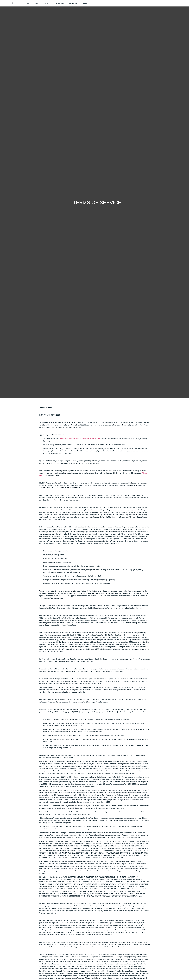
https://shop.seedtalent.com (90, 439)
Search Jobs (60, 3)
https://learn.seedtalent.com (69, 439)
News (85, 3)
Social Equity (73, 3)
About (36, 3)
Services (46, 3)
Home (27, 3)
